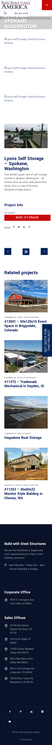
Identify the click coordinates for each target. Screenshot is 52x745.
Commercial (10, 317)
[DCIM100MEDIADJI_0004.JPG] (26, 78)
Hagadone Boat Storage (23, 437)
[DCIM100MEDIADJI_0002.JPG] (26, 49)
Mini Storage (27, 218)
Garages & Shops (13, 485)
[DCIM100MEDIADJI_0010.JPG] (26, 136)
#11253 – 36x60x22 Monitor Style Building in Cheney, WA (23, 493)
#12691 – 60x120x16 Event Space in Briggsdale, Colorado (25, 326)
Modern (35, 317)
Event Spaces (24, 317)
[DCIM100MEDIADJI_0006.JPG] (26, 107)
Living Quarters (30, 485)
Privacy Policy (26, 739)
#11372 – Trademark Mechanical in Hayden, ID (24, 384)
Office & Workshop (26, 378)
